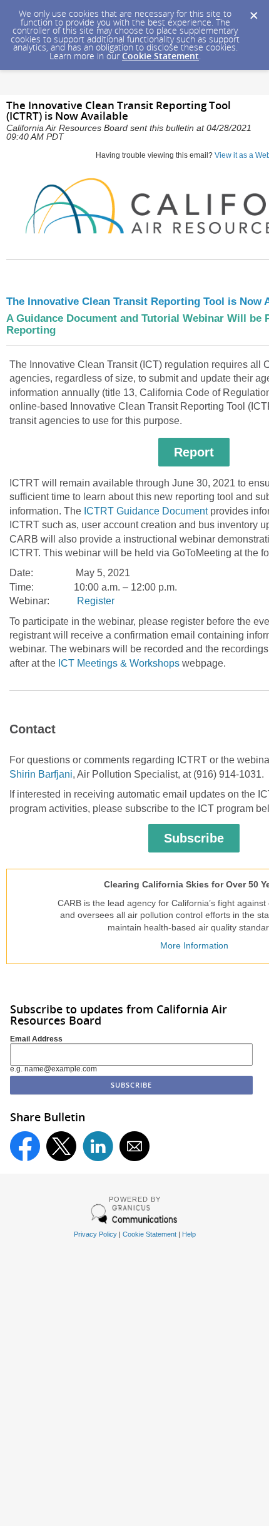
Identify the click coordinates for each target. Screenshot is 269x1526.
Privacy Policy (95, 1234)
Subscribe (194, 838)
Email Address (36, 1039)
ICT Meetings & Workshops (119, 663)
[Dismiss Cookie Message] (253, 12)
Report (194, 452)
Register (95, 601)
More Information (194, 945)
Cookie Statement (160, 56)
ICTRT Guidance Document (146, 511)
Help (189, 1234)
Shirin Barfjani (41, 774)
